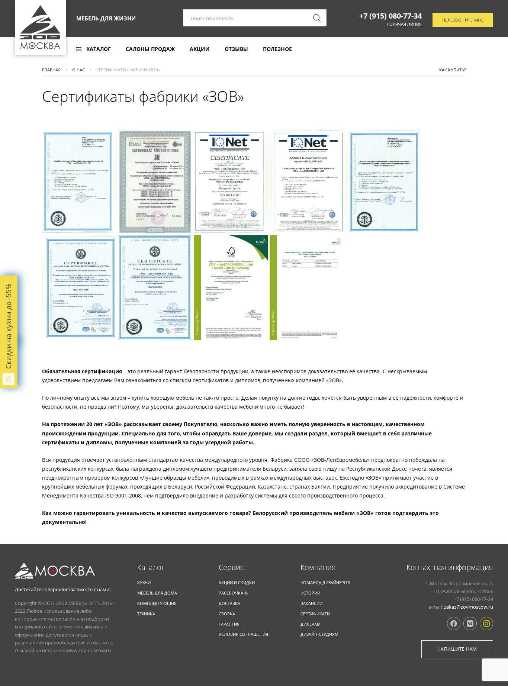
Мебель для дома (157, 593)
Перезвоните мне (463, 20)
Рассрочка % (233, 593)
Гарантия (229, 624)
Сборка (227, 613)
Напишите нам (457, 649)
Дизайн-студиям (319, 634)
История (310, 593)
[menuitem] (93, 49)
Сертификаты (315, 613)
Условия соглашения (243, 634)
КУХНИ (144, 582)
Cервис (231, 567)
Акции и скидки (237, 582)
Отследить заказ (467, 49)
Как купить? (452, 70)
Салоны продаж (150, 49)
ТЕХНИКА (146, 613)
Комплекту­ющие (156, 603)
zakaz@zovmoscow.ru (468, 606)
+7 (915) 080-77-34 (390, 16)
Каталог (150, 567)
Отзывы (236, 49)
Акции (200, 49)
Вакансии (311, 603)
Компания (318, 567)
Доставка (229, 603)
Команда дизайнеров (325, 582)
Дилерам (310, 624)
